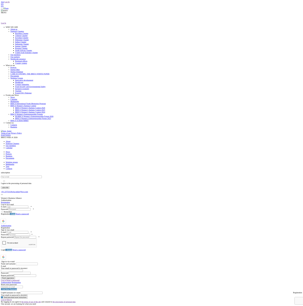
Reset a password (22, 214)
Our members (15, 55)
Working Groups (16, 78)
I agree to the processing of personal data (16, 183)
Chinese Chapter (21, 36)
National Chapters (17, 31)
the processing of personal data (64, 302)
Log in (3, 280)
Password (4, 209)
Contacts (13, 125)
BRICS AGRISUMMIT (19, 121)
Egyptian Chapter (21, 38)
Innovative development (24, 80)
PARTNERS (6, 135)
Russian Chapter (21, 48)
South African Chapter (23, 50)
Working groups (12, 162)
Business (13, 127)
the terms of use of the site (31, 302)
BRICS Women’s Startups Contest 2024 (30, 112)
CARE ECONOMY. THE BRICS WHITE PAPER (29, 74)
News (12, 97)
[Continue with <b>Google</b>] (9, 221)
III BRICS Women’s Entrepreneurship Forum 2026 (34, 116)
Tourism (18, 91)
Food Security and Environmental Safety (30, 87)
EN (2, 4)
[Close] (2, 194)
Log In (7, 2)
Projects (13, 67)
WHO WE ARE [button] (12, 27)
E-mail (3, 207)
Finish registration (8, 278)
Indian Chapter (20, 42)
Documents (14, 76)
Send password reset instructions (15, 297)
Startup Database (16, 72)
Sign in (9, 300)
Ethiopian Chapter (22, 40)
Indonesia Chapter (22, 44)
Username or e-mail (12, 293)
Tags (7, 166)
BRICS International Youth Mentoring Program (28, 104)
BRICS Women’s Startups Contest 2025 (30, 110)
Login (3, 250)
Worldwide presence (18, 59)
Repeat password (7, 237)
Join (2, 2)
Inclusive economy (22, 89)
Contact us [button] (10, 123)
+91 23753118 (6, 192)
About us (13, 29)
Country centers (21, 63)
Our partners (15, 57)
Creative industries (22, 84)
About (8, 141)
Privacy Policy (16, 133)
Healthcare (19, 82)
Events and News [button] (12, 95)
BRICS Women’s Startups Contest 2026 (30, 108)
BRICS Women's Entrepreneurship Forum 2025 (33, 119)
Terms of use (6, 133)
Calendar (13, 99)
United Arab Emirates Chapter (26, 53)
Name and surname (8, 264)
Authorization (6, 226)
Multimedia (14, 102)
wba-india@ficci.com (20, 192)
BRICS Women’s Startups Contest (23, 106)
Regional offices (21, 61)
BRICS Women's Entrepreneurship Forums (26, 114)
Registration (5, 202)
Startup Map (15, 70)
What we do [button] (10, 65)
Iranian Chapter (21, 46)
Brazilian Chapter (21, 33)
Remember (8, 212)
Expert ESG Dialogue (23, 93)
